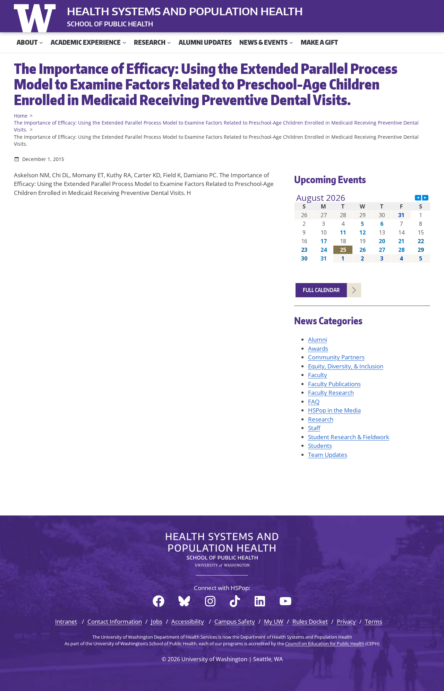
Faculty (317, 375)
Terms (373, 621)
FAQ (313, 402)
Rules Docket (310, 621)
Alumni (317, 339)
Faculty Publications (334, 384)
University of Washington (36, 16)
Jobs (156, 621)
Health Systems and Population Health (185, 11)
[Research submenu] (169, 42)
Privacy (346, 621)
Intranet (66, 621)
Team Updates (327, 455)
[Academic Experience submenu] (124, 42)
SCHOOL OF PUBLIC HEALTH (110, 24)
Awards (318, 348)
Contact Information (114, 621)
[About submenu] (41, 42)
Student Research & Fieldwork (348, 437)
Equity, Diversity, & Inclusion (345, 366)
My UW (273, 621)
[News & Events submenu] (291, 42)
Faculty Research (331, 392)
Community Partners (336, 357)
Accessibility (187, 621)
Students (320, 446)
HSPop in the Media (334, 410)
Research (320, 419)
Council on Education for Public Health (324, 643)
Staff (314, 428)
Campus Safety (234, 621)
